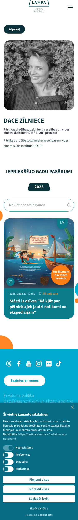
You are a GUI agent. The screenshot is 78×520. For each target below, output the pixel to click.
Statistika (22, 462)
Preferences (23, 455)
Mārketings (22, 469)
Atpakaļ (14, 29)
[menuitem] (39, 395)
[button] (72, 407)
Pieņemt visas (39, 479)
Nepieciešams (24, 448)
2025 (39, 187)
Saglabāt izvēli (39, 498)
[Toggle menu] (70, 7)
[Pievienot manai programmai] (10, 282)
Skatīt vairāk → (39, 509)
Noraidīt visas (39, 489)
